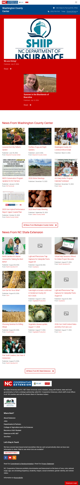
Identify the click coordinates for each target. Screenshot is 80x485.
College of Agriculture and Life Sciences (18, 427)
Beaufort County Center (13, 155)
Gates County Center (38, 214)
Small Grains (10, 332)
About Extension (9, 418)
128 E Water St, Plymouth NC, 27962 (67, 8)
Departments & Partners (12, 424)
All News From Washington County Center (38, 225)
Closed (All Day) (71, 11)
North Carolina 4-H (12, 267)
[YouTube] (10, 458)
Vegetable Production (39, 301)
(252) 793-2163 (55, 11)
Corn (7, 295)
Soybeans (35, 267)
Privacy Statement (47, 464)
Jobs (5, 421)
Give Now (7, 437)
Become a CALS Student (12, 430)
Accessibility (18, 478)
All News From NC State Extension (38, 371)
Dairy (60, 186)
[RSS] (14, 458)
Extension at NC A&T (11, 433)
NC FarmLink (10, 186)
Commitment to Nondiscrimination (22, 464)
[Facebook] (6, 458)
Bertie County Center (12, 217)
